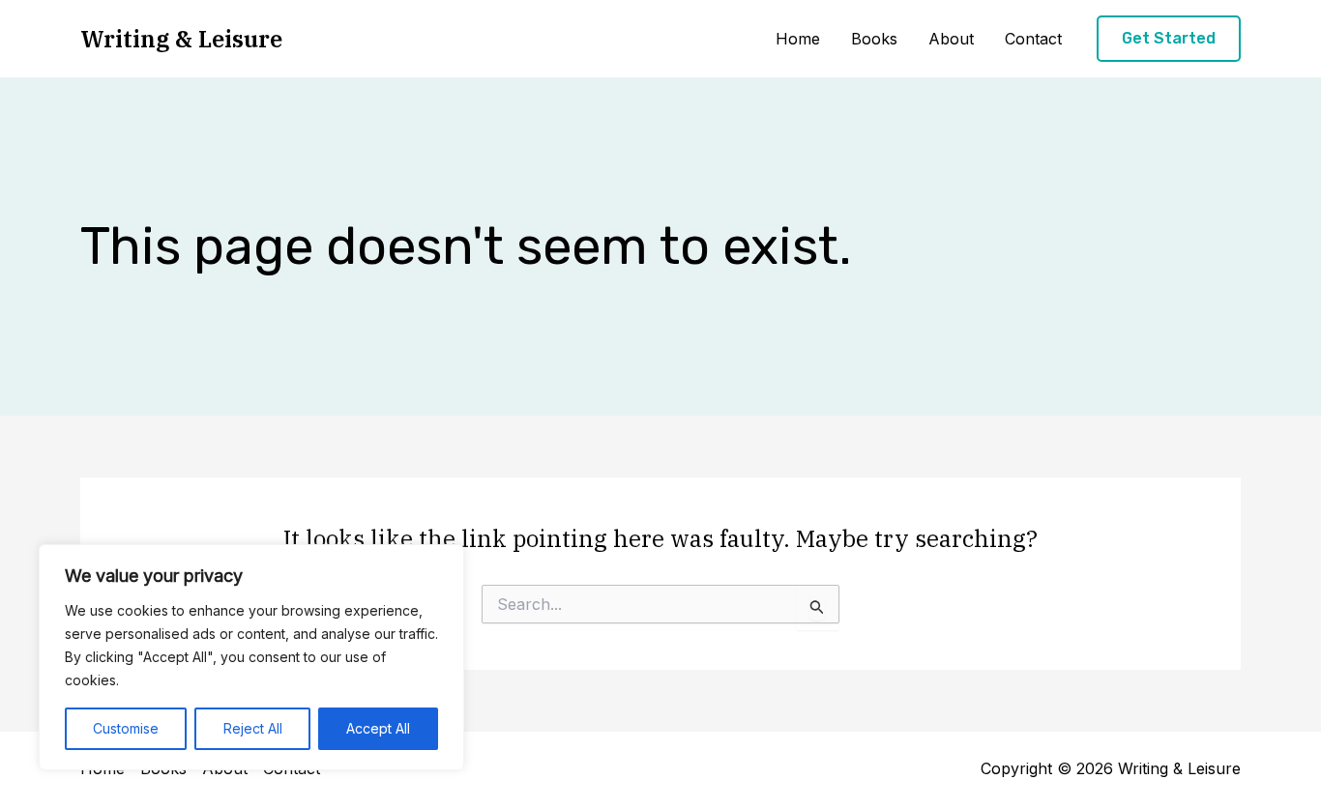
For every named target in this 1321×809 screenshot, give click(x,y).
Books (874, 38)
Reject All (252, 728)
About (951, 38)
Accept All (378, 728)
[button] (1169, 39)
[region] (251, 657)
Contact (1033, 38)
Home (798, 38)
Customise (126, 728)
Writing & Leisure (181, 38)
